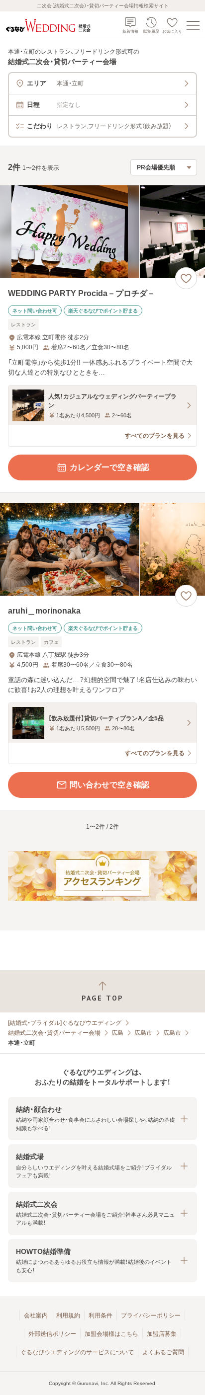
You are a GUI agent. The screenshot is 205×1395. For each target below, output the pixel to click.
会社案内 (36, 1315)
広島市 (143, 1032)
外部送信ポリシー (52, 1333)
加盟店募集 (162, 1333)
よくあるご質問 (163, 1352)
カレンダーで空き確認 (109, 467)
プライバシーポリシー (151, 1315)
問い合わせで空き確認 (109, 784)
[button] (102, 1118)
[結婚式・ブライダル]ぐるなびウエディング (64, 1022)
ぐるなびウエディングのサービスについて (77, 1352)
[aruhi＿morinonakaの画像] (102, 549)
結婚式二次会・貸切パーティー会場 (54, 1032)
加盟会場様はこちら (111, 1333)
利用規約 (68, 1315)
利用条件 (100, 1315)
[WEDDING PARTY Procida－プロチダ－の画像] (102, 231)
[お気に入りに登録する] (186, 278)
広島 (117, 1032)
